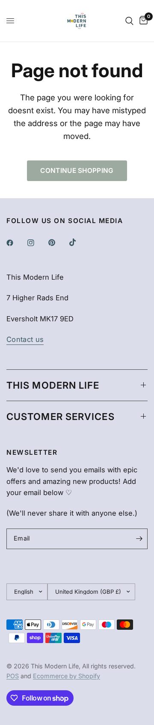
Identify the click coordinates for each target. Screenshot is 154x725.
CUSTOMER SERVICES (60, 416)
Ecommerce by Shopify (66, 676)
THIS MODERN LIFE (53, 385)
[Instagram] (36, 242)
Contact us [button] (25, 339)
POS (12, 676)
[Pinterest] (57, 242)
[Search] (129, 21)
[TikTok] (78, 242)
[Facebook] (15, 242)
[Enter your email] (139, 539)
